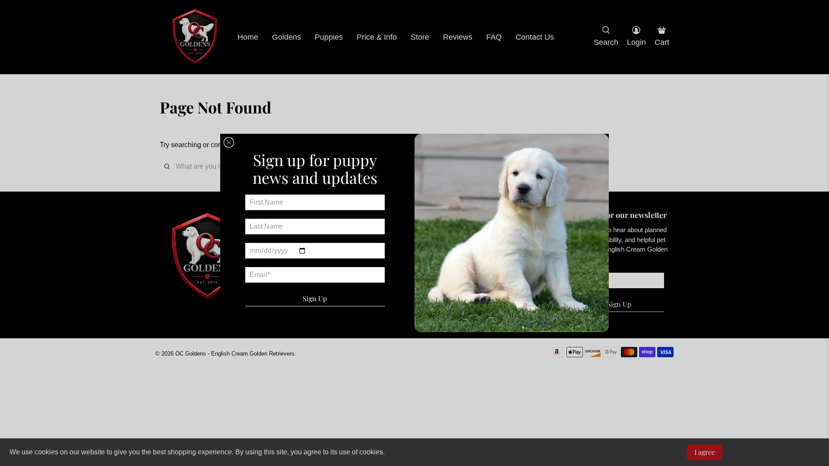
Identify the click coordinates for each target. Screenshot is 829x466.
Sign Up (315, 298)
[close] (229, 142)
